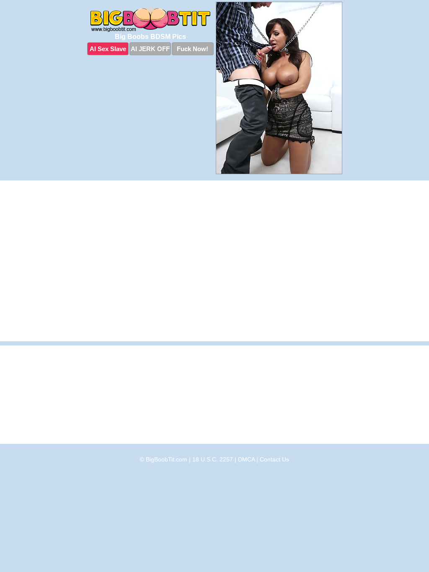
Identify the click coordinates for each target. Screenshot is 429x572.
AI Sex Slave (108, 48)
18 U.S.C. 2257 (212, 459)
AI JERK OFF (150, 48)
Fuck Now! (192, 48)
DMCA (246, 459)
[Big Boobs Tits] (150, 19)
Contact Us (274, 459)
